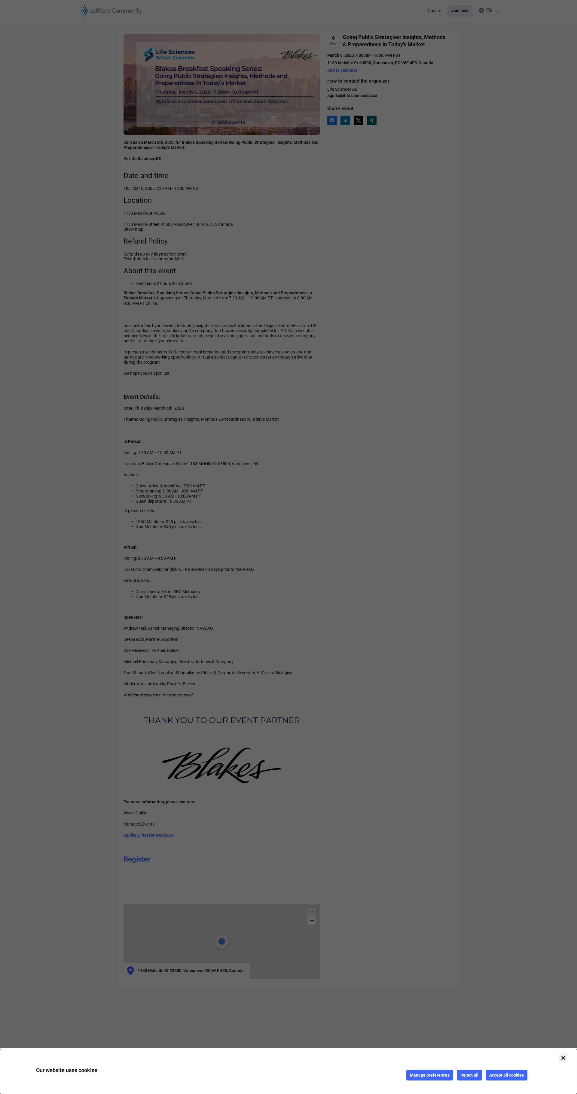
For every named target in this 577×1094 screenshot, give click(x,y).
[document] (288, 1071)
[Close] (563, 1058)
